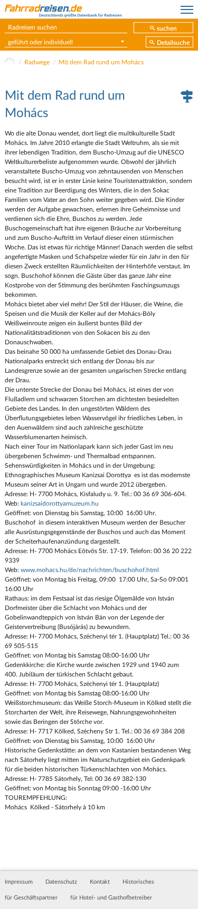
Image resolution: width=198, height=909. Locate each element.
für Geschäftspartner (31, 898)
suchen (167, 28)
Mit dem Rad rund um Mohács (101, 62)
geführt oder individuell (40, 42)
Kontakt (100, 882)
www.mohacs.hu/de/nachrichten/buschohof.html (90, 570)
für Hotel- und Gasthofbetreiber (111, 898)
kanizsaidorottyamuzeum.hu (60, 503)
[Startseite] (10, 62)
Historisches (138, 882)
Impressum (19, 882)
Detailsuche (173, 43)
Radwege (37, 62)
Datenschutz (61, 882)
